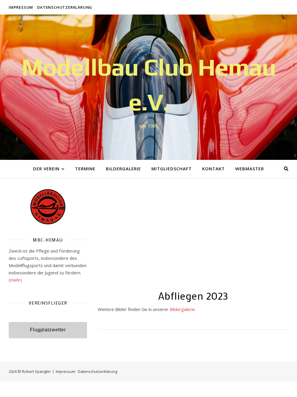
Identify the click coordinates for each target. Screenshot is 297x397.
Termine (85, 168)
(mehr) (15, 280)
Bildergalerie (123, 168)
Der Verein (46, 168)
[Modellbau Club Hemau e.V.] (148, 87)
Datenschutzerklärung (64, 7)
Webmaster (249, 168)
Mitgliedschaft (171, 168)
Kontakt (213, 168)
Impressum (21, 7)
